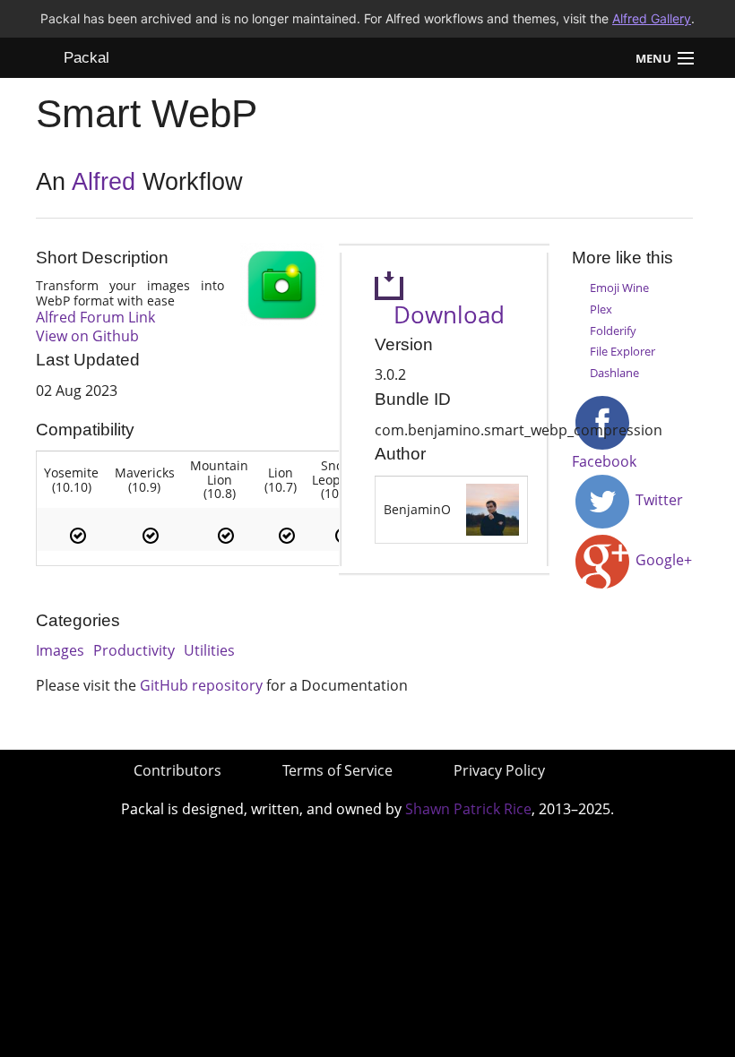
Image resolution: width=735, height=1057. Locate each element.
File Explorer (622, 351)
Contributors (177, 770)
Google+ (662, 560)
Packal (86, 57)
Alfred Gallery (651, 18)
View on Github (87, 336)
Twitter (657, 500)
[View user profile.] (492, 508)
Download (440, 315)
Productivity (134, 650)
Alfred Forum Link (95, 317)
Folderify (613, 330)
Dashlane (614, 373)
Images (60, 650)
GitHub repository (201, 685)
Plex (601, 309)
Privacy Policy (499, 770)
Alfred (103, 181)
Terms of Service (337, 770)
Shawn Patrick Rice (468, 809)
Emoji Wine (619, 287)
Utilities (209, 650)
